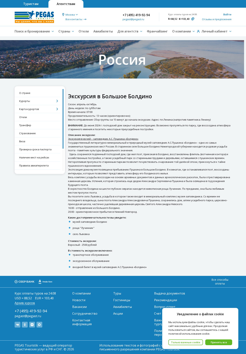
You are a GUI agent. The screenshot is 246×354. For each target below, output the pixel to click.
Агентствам (66, 4)
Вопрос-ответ (164, 307)
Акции (118, 313)
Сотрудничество (84, 313)
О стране (24, 93)
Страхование (27, 133)
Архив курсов (25, 303)
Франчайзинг (157, 31)
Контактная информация (82, 322)
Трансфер (25, 125)
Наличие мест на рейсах (34, 157)
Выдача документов (169, 293)
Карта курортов (29, 109)
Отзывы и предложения (216, 19)
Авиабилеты (103, 31)
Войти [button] (227, 14)
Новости (78, 300)
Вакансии (79, 307)
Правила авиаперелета (34, 165)
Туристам (30, 4)
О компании (81, 293)
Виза (22, 141)
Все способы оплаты (219, 281)
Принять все (219, 342)
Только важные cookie (185, 342)
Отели (84, 31)
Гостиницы (121, 300)
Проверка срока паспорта (35, 149)
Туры (117, 293)
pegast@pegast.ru (133, 19)
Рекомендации (165, 300)
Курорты (24, 101)
